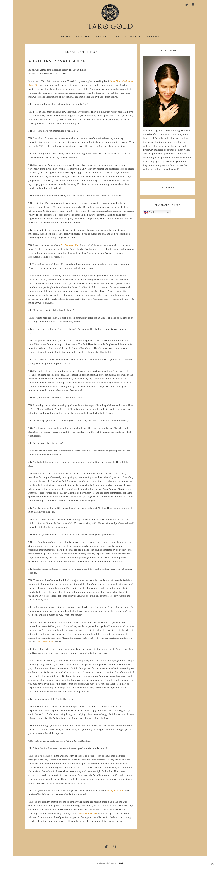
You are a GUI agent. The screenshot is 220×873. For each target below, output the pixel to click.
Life (116, 36)
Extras (152, 36)
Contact (133, 36)
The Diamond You (70, 245)
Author (83, 36)
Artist (101, 36)
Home (66, 36)
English (152, 212)
